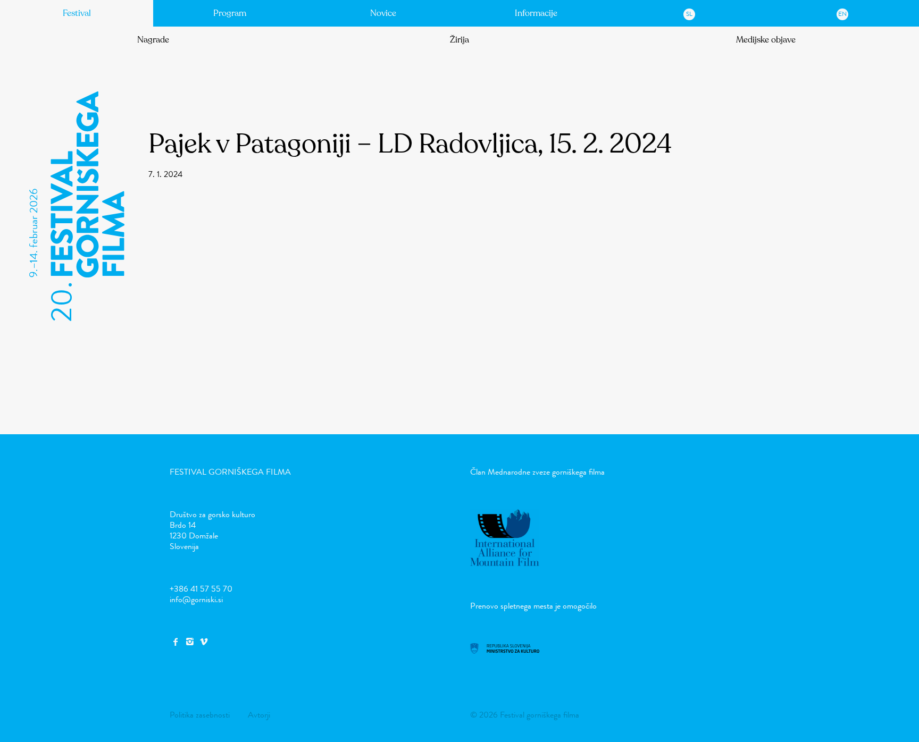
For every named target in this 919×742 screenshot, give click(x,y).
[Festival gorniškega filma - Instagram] (189, 642)
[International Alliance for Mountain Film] (504, 563)
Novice (383, 13)
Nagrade (153, 40)
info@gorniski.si (196, 599)
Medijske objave (766, 40)
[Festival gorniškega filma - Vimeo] (204, 642)
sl (689, 14)
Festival (77, 13)
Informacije (536, 13)
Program (229, 13)
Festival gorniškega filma (230, 472)
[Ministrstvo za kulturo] (504, 651)
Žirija (459, 40)
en (842, 14)
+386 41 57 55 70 (201, 589)
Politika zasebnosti (200, 715)
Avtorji (259, 715)
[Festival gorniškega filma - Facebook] (175, 642)
